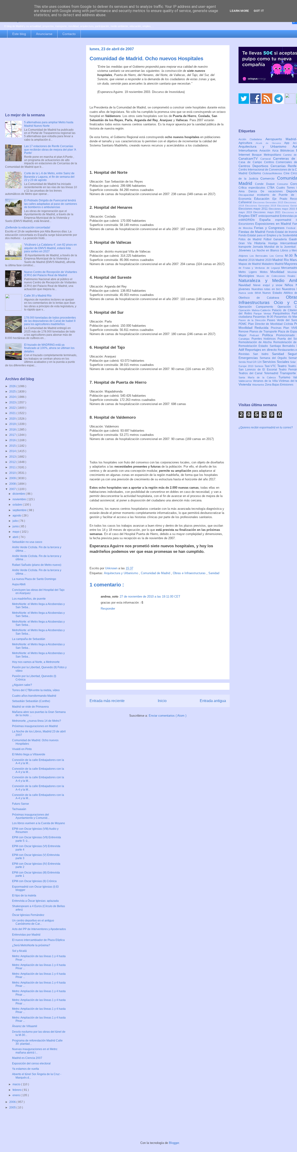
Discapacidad (248, 194)
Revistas (246, 354)
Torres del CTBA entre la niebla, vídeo (36, 690)
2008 (12, 483)
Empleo (245, 216)
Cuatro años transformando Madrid (34, 695)
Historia (261, 243)
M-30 (289, 255)
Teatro (282, 366)
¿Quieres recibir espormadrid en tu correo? (266, 427)
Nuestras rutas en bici (267, 289)
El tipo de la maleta (24, 895)
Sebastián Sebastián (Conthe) (31, 701)
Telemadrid (272, 373)
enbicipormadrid (269, 216)
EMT (254, 216)
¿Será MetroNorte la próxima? (31, 945)
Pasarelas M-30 (263, 316)
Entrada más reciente (107, 701)
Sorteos (260, 366)
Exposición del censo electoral (31, 1063)
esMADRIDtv (249, 220)
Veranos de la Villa (266, 381)
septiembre (20, 510)
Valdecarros (246, 381)
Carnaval (266, 158)
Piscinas (277, 327)
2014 (12, 451)
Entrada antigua (213, 701)
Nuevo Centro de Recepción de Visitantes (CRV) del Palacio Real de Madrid (50, 273)
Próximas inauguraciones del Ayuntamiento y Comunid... (30, 816)
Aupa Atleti (19, 584)
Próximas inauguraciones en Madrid (35, 726)
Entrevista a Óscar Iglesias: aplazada (35, 900)
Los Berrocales (259, 255)
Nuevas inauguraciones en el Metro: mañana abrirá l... (35, 1051)
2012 (12, 462)
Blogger (174, 1143)
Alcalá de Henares (270, 143)
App (288, 143)
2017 (12, 435)
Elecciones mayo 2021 (267, 212)
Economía (246, 198)
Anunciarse (44, 34)
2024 (12, 397)
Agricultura (247, 143)
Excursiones (247, 223)
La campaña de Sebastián (28, 639)
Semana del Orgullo (274, 358)
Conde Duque (266, 184)
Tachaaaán (19, 809)
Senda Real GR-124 (250, 362)
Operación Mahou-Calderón (255, 310)
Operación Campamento (258, 306)
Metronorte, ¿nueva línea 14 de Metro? (36, 720)
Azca (276, 150)
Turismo (285, 377)
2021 (12, 413)
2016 (12, 440)
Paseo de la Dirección (253, 320)
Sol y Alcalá (19, 951)
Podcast (256, 335)
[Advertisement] (41, 76)
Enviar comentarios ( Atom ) (167, 715)
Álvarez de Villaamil (24, 1026)
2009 (12, 478)
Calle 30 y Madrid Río (38, 295)
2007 (12, 489)
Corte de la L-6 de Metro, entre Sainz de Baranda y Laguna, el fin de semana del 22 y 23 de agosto (49, 177)
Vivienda (245, 384)
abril (16, 537)
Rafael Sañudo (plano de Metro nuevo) (36, 565)
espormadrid (285, 220)
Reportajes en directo (261, 349)
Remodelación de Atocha (256, 342)
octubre (18, 504)
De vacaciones (273, 191)
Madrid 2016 (247, 260)
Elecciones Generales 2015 (268, 202)
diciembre (19, 493)
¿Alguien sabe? (22, 685)
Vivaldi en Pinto (22, 749)
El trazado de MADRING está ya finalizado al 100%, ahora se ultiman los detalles (49, 348)
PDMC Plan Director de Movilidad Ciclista (266, 324)
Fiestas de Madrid (252, 232)
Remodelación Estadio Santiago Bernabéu (268, 346)
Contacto (69, 34)
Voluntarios (258, 384)
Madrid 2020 (263, 260)
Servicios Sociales (276, 362)
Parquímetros (282, 313)
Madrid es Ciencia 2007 (27, 1058)
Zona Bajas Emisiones (279, 384)
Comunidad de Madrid (156, 573)
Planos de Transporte (263, 331)
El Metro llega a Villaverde (28, 754)
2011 (12, 467)
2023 (12, 402)
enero (17, 1095)
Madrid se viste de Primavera (30, 706)
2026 (12, 386)
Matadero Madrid (273, 264)
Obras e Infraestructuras (190, 573)
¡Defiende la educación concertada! (27, 227)
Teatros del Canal (251, 373)
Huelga (274, 243)
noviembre (20, 499)
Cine (287, 173)
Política (269, 335)
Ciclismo (256, 173)
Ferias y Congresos (270, 228)
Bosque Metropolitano (267, 154)
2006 (12, 1102)
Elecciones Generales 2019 (261, 205)
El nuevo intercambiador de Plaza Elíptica (38, 940)
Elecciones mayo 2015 (282, 208)
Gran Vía (246, 243)
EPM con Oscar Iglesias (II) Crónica (34, 881)
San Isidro (262, 354)
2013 (12, 456)
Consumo (283, 184)
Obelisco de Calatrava (262, 297)
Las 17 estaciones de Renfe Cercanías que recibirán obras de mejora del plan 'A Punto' (50, 150)
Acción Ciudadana (252, 139)
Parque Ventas (263, 313)
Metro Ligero (249, 272)
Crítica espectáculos (253, 187)
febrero (17, 1090)
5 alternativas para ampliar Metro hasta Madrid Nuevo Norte (48, 124)
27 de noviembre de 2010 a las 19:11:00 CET (150, 596)
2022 (12, 407)
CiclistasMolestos (273, 173)
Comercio (268, 178)
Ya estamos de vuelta (25, 1068)
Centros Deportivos (255, 166)
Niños (290, 285)
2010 (12, 473)
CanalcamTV (249, 158)
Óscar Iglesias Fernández (28, 915)
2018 (12, 429)
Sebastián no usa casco (27, 542)
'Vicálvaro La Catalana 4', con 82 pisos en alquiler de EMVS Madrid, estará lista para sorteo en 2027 (50, 248)
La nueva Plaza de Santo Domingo (34, 579)
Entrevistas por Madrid (26, 934)
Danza (255, 191)
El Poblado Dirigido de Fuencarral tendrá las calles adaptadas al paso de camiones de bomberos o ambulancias (50, 204)
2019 (12, 424)
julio (16, 520)
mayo (16, 531)
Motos (265, 272)
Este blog (19, 34)
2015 (12, 445)
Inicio (162, 701)
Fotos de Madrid (251, 239)
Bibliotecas (288, 150)
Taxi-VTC (271, 366)
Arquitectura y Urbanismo (121, 573)
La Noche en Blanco (266, 250)
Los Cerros (277, 255)
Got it (259, 11)
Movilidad (278, 272)
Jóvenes (245, 250)
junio (16, 526)
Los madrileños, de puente (29, 598)
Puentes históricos (265, 338)
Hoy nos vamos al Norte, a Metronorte (36, 662)
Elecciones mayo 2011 (254, 208)
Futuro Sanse (20, 803)
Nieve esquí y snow (269, 285)
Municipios (248, 276)
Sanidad (213, 573)
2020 (12, 418)
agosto (17, 515)
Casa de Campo (251, 162)
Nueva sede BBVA (250, 292)
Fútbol (269, 239)
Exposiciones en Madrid (273, 223)
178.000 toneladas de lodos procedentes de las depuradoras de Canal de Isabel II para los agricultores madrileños (50, 321)
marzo (17, 1084)
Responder (108, 608)
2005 (12, 1107)
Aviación (265, 150)
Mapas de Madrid (250, 264)
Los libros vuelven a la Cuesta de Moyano (38, 823)
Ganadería (281, 239)
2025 (12, 391)
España (267, 220)
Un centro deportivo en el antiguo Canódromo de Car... (33, 922)
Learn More (239, 11)
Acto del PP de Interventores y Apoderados (39, 929)
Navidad (246, 285)
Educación (263, 198)
